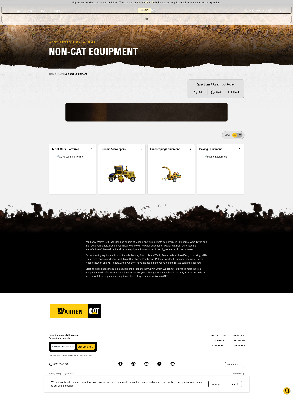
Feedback (239, 345)
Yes (146, 9)
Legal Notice (68, 374)
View (227, 135)
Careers (238, 335)
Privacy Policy (55, 374)
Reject (234, 384)
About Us (239, 340)
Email (236, 92)
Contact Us (218, 335)
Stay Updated (84, 347)
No (146, 18)
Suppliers (217, 345)
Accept (216, 384)
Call (200, 92)
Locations (217, 340)
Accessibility (238, 374)
